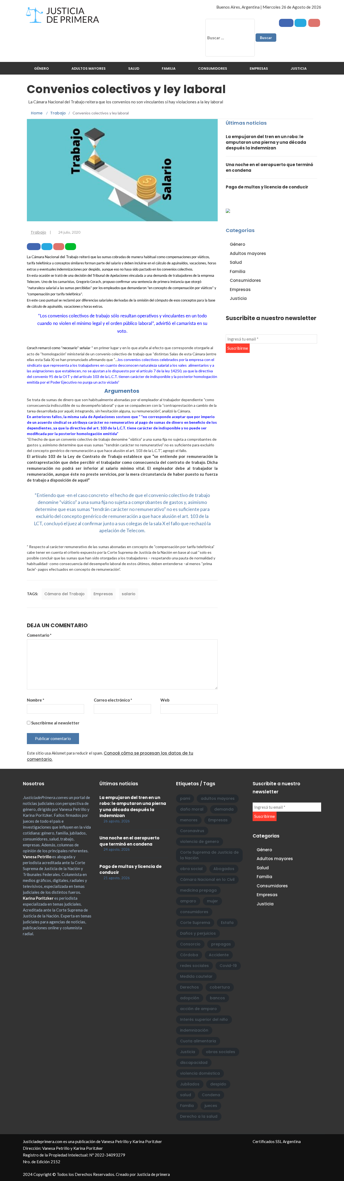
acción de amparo (198, 1008)
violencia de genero (199, 841)
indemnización (194, 1030)
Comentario (39, 635)
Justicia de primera (153, 1174)
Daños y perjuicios (198, 933)
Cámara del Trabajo (64, 594)
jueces (211, 1105)
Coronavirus (192, 830)
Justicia (299, 68)
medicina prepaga (198, 890)
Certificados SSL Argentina (277, 1141)
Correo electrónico (113, 700)
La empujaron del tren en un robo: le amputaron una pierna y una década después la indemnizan (266, 142)
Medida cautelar (196, 976)
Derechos (189, 987)
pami (185, 798)
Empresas (259, 68)
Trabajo (38, 232)
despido (218, 1084)
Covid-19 (228, 965)
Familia (168, 68)
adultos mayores (218, 798)
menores (189, 820)
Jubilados (189, 1084)
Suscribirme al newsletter (54, 722)
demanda (224, 809)
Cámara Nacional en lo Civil (207, 879)
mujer (212, 901)
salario (128, 594)
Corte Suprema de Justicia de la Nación (209, 855)
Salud (133, 68)
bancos (217, 998)
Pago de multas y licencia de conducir (267, 187)
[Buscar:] (230, 38)
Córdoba (189, 955)
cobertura (220, 987)
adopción (189, 998)
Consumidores (212, 68)
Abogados (223, 868)
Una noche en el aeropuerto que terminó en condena (129, 841)
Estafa (227, 922)
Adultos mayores (88, 68)
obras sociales (220, 1051)
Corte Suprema (195, 922)
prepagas (221, 944)
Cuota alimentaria (198, 1041)
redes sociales (194, 965)
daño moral (191, 809)
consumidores (194, 911)
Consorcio (190, 944)
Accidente (219, 955)
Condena (211, 1095)
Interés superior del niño (204, 1019)
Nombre (35, 700)
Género (41, 68)
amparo (188, 901)
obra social (191, 868)
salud (185, 1095)
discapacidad (193, 1062)
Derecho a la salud (198, 1116)
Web (165, 700)
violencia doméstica (200, 1073)
